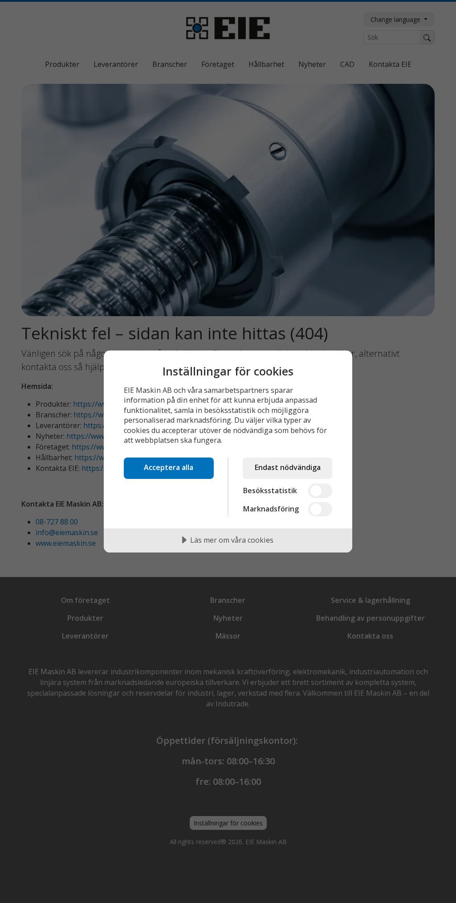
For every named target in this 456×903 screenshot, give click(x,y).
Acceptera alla (168, 467)
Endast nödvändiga (287, 467)
